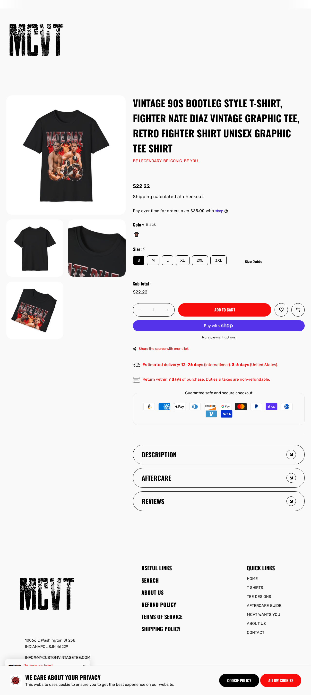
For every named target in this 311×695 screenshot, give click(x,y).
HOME (252, 578)
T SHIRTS (255, 587)
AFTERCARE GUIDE (264, 605)
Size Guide (253, 262)
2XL (200, 260)
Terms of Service (161, 616)
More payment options (219, 337)
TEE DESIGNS (259, 596)
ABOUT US (256, 623)
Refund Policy (158, 604)
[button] (290, 41)
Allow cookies (280, 680)
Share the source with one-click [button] (164, 349)
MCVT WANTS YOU (263, 614)
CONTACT (255, 632)
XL (182, 260)
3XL (218, 260)
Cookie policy (239, 680)
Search (150, 580)
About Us (152, 592)
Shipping (142, 196)
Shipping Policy (161, 629)
